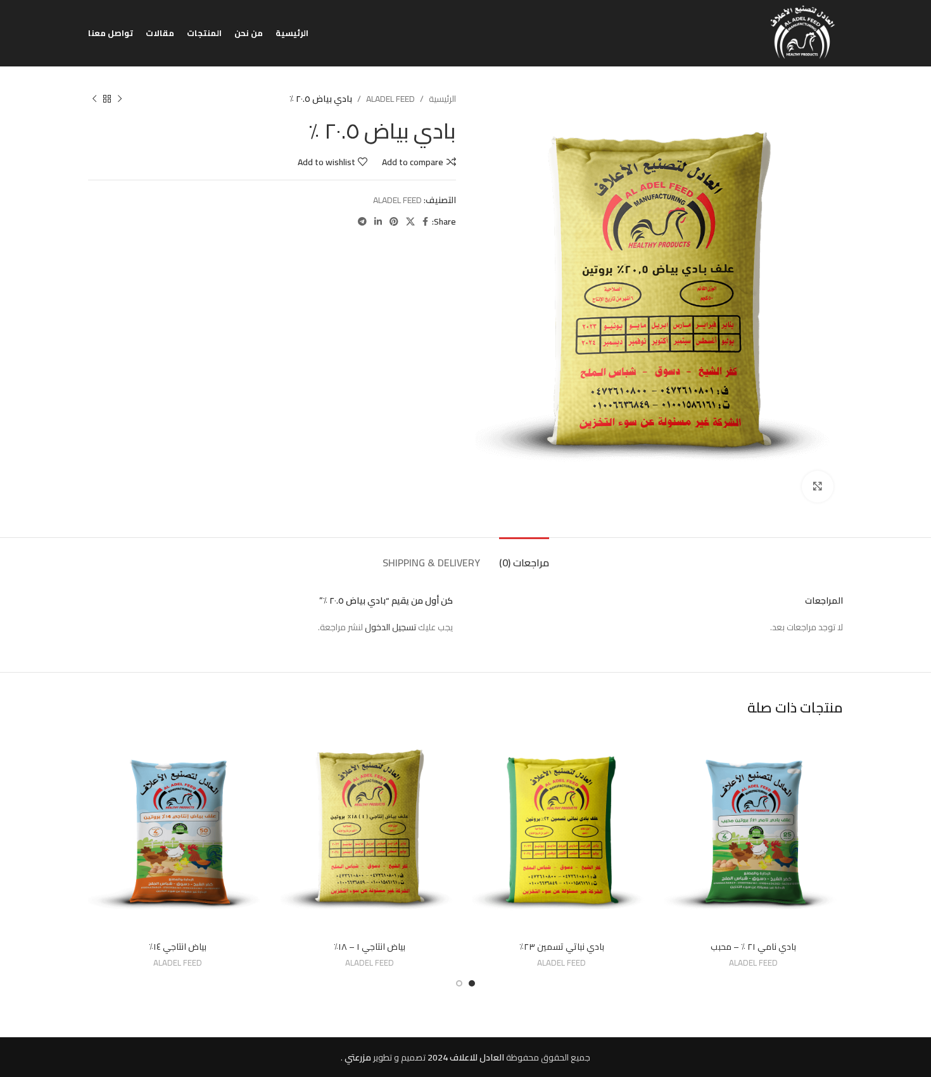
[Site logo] (803, 32)
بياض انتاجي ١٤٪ (177, 946)
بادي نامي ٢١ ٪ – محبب (753, 946)
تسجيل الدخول (390, 627)
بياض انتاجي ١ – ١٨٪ (369, 946)
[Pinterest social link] (394, 221)
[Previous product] (119, 98)
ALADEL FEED (390, 99)
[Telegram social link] (362, 221)
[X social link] (410, 221)
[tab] (524, 556)
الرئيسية (442, 99)
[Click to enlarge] (817, 486)
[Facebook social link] (425, 221)
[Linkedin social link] (378, 221)
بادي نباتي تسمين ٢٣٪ (561, 946)
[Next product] (94, 98)
